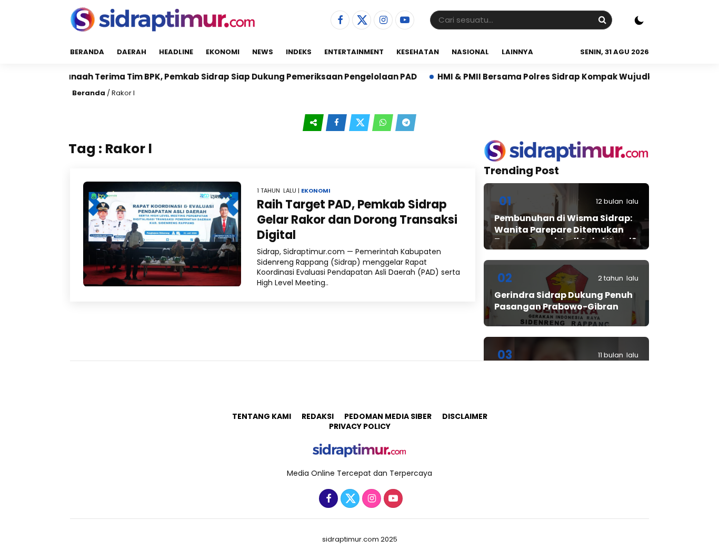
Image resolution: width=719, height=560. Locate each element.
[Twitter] (360, 20)
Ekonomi (222, 52)
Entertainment (354, 52)
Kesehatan (417, 52)
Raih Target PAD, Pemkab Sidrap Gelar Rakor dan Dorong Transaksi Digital (357, 219)
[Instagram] (382, 20)
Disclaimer (464, 416)
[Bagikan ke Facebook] (337, 122)
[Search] (602, 19)
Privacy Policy (360, 426)
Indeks (299, 52)
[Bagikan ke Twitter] (360, 122)
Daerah (131, 52)
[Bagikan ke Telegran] (405, 122)
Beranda (87, 52)
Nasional (470, 52)
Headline (176, 52)
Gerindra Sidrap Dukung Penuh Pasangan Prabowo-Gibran (563, 301)
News (262, 52)
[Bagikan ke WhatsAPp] (383, 122)
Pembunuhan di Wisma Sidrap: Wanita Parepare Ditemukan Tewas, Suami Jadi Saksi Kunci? (565, 230)
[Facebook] (338, 20)
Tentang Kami (261, 416)
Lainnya (517, 52)
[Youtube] (403, 20)
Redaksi (318, 416)
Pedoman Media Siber (388, 416)
